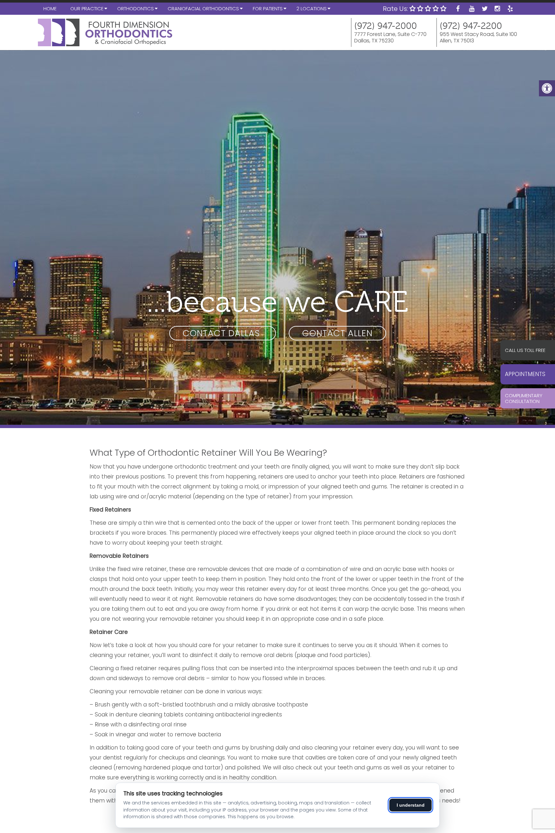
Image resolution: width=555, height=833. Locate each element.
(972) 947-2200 (471, 26)
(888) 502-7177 (530, 350)
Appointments (525, 374)
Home (50, 8)
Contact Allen (337, 333)
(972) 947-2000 (385, 26)
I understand (411, 805)
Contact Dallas (222, 333)
